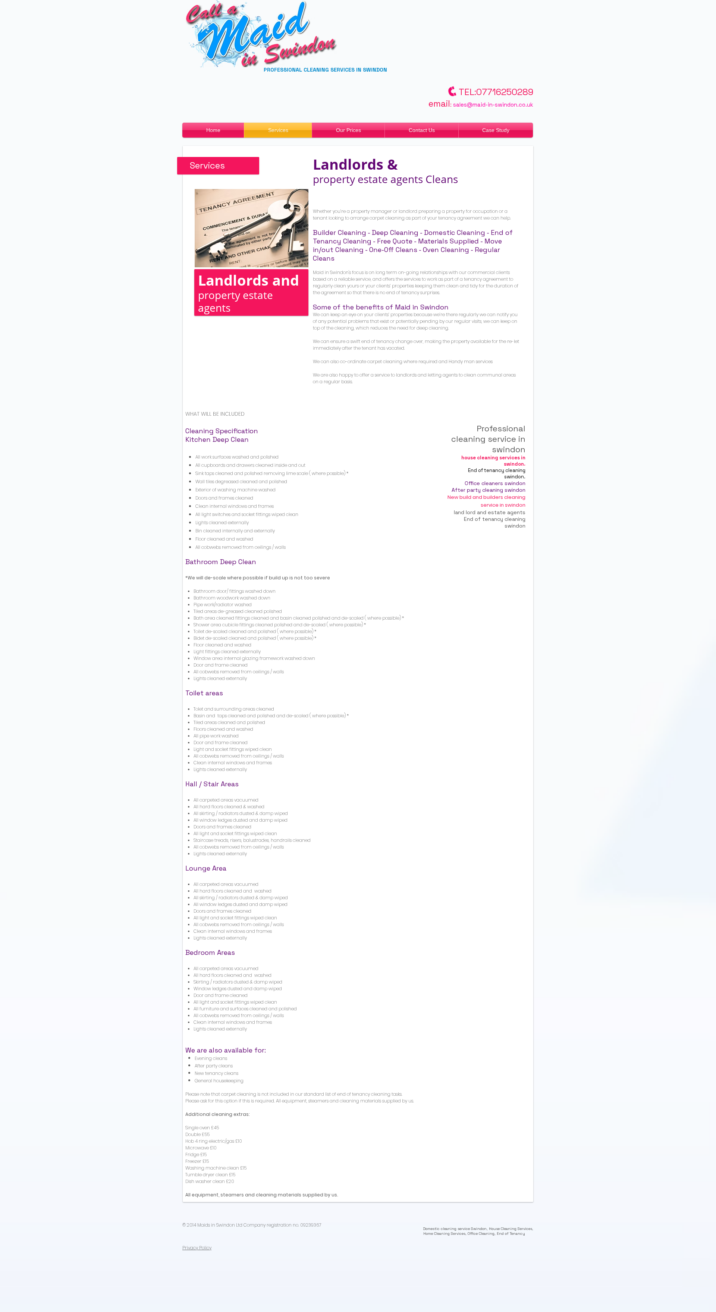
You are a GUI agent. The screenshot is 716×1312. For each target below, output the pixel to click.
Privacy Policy (196, 1248)
